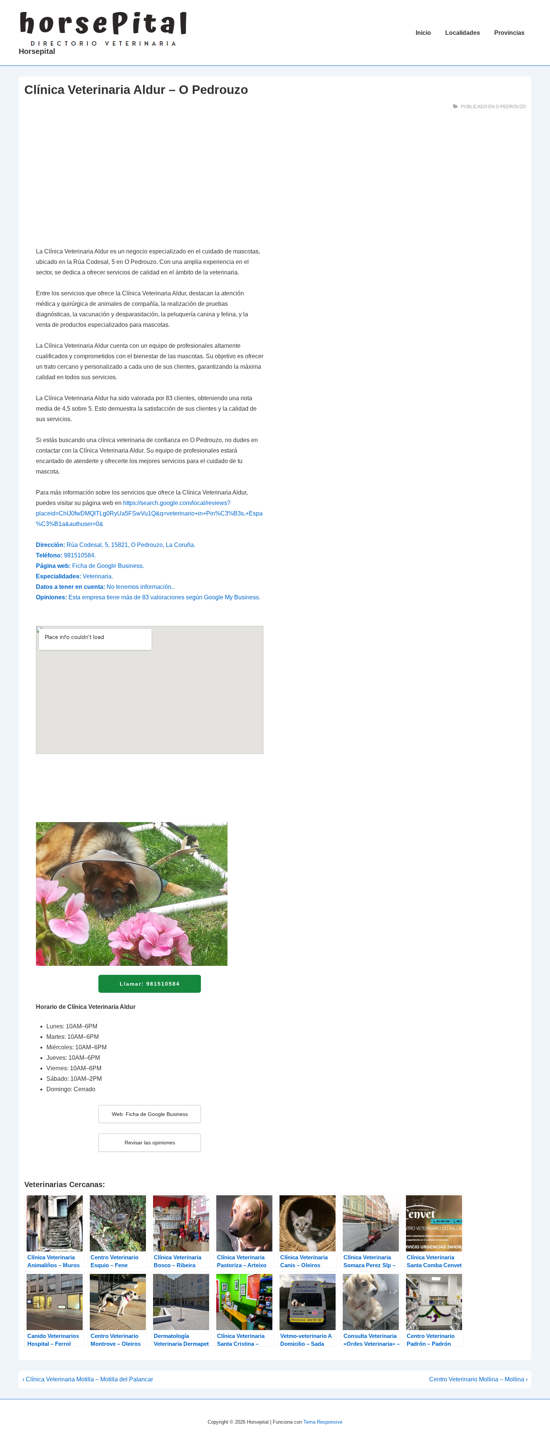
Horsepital (37, 51)
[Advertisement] (149, 183)
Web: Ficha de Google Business (150, 1114)
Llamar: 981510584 (150, 984)
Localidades (462, 33)
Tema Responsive (322, 1422)
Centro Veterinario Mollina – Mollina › (478, 1379)
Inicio (423, 33)
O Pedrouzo (511, 106)
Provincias (509, 33)
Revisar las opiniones (150, 1143)
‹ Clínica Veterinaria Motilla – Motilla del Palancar (87, 1379)
